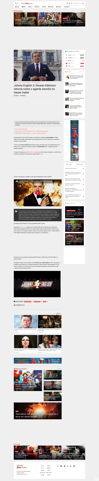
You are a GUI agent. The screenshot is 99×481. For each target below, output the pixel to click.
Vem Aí (42, 468)
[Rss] (76, 3)
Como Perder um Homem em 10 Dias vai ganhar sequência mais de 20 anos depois (76, 77)
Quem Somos (42, 472)
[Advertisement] (49, 37)
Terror (17, 411)
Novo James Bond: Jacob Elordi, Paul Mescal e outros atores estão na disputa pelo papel (76, 92)
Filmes (37, 6)
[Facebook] (69, 3)
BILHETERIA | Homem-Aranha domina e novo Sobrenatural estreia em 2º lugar (76, 114)
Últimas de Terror (71, 203)
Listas (17, 444)
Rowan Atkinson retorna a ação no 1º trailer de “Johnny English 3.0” (30, 133)
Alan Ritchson (48, 371)
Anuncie (48, 474)
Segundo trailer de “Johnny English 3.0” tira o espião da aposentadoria (31, 131)
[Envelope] (74, 466)
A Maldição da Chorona (71, 210)
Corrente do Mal (70, 235)
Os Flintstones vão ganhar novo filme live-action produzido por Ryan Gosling (76, 84)
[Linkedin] (78, 3)
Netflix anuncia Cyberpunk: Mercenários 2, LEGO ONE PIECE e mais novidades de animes (25, 385)
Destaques (19, 11)
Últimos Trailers (21, 369)
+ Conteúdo (66, 6)
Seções (29, 6)
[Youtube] (71, 3)
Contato (42, 474)
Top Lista (41, 451)
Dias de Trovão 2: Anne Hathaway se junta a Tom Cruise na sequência (77, 99)
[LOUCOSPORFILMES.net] (27, 4)
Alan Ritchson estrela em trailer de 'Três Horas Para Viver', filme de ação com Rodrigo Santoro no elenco (51, 375)
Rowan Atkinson (36, 82)
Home (17, 6)
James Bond (23, 227)
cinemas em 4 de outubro (32, 152)
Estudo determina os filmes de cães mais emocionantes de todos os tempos (72, 455)
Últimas (68, 71)
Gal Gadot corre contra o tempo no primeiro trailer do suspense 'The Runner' (52, 398)
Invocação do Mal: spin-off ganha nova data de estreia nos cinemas (74, 214)
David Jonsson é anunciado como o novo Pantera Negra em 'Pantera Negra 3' (73, 22)
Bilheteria (49, 468)
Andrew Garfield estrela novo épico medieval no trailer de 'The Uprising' (52, 387)
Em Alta (58, 6)
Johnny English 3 (27, 82)
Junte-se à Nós (49, 472)
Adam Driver (41, 19)
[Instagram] (74, 3)
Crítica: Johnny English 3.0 (21, 129)
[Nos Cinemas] (38, 363)
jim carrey (68, 222)
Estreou (44, 6)
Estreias (42, 470)
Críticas (48, 470)
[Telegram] (67, 3)
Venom (41, 154)
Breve (24, 6)
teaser (19, 82)
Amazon (47, 394)
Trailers (51, 6)
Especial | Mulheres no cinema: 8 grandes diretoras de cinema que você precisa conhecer (49, 455)
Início (15, 82)
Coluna (17, 453)
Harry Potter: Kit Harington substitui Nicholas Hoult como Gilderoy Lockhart (76, 107)
